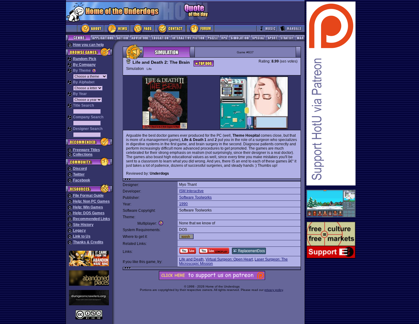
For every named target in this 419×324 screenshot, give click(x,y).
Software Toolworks (195, 197)
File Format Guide (88, 195)
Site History (83, 225)
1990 (183, 204)
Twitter (79, 174)
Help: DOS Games (89, 213)
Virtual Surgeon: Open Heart (229, 259)
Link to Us (81, 236)
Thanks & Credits (88, 242)
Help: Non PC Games (91, 201)
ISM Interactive (191, 191)
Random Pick (84, 59)
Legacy (79, 230)
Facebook (81, 180)
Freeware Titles (86, 150)
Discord (80, 168)
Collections (83, 154)
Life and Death (191, 259)
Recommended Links (91, 219)
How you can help (88, 45)
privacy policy (273, 290)
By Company (84, 65)
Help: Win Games (88, 207)
